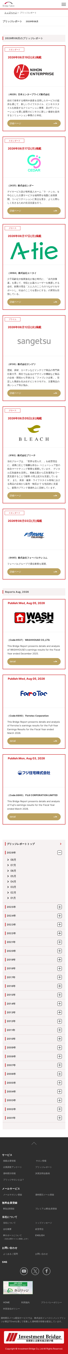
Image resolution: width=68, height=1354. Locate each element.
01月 (13, 898)
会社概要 (7, 1229)
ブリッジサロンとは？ (13, 1179)
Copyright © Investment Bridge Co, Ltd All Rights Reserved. (34, 1348)
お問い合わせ (41, 1254)
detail (13, 661)
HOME (6, 1302)
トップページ (10, 12)
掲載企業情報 (9, 1160)
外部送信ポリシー (11, 1308)
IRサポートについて (16, 1237)
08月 (13, 859)
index (20, 4)
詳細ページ (15, 123)
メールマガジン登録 (12, 1194)
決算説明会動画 (42, 1173)
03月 (13, 887)
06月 (13, 870)
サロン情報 (41, 1160)
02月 (13, 892)
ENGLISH (39, 1235)
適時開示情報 (9, 1173)
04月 (13, 881)
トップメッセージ (43, 1222)
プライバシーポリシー (51, 1302)
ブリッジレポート (43, 1167)
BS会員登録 (8, 1208)
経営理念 (39, 1229)
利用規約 (25, 1302)
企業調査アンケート (12, 1167)
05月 (13, 876)
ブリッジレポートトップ (21, 843)
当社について (9, 1222)
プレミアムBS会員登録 (46, 1208)
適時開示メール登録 (44, 1194)
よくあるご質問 (10, 1254)
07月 (13, 865)
